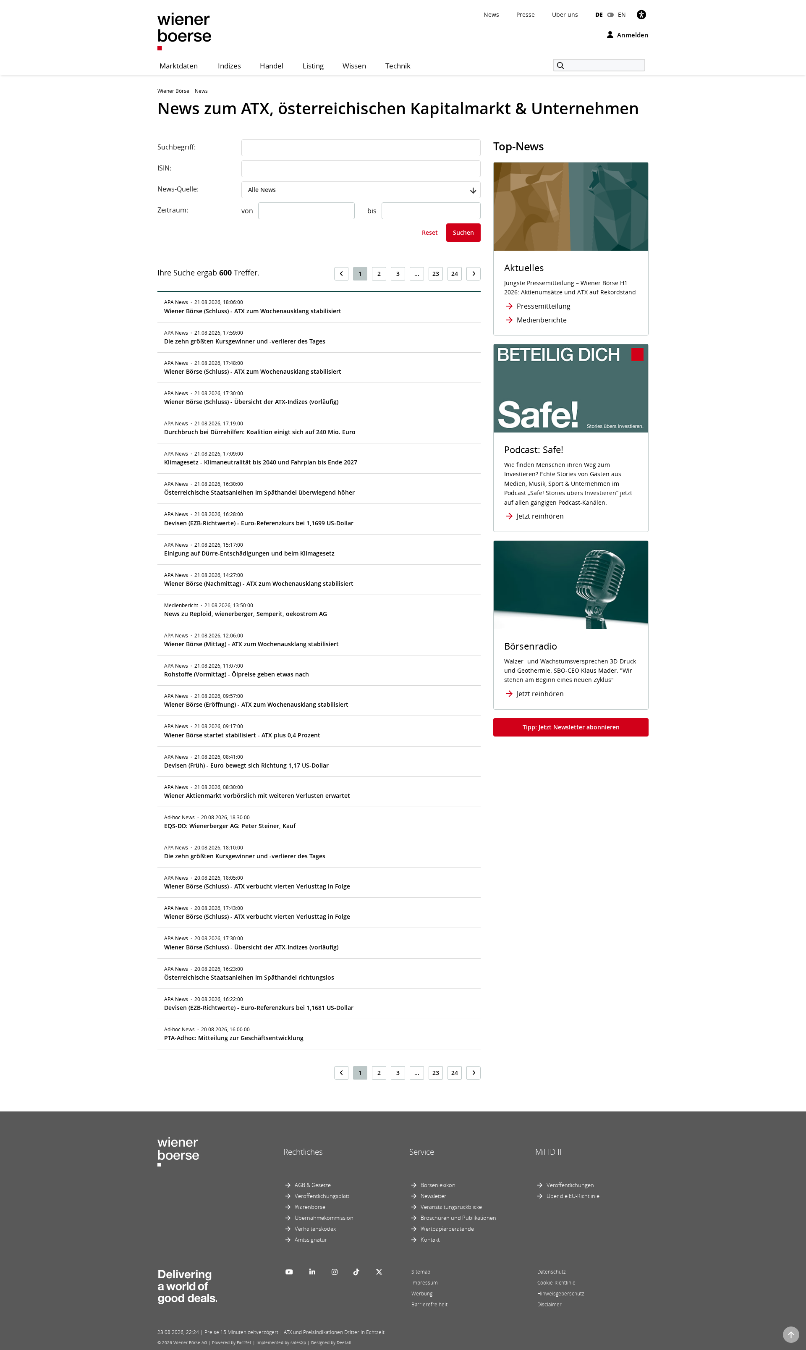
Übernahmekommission (324, 1218)
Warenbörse (310, 1207)
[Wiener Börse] (184, 31)
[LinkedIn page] (312, 1272)
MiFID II (548, 1151)
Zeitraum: (172, 210)
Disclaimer (549, 1304)
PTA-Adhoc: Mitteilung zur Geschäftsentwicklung (234, 1038)
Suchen (463, 232)
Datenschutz (551, 1271)
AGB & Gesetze (313, 1185)
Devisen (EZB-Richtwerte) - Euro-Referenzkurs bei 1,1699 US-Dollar (258, 523)
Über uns (565, 14)
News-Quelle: (178, 189)
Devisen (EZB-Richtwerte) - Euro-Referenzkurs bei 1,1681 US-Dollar (258, 1008)
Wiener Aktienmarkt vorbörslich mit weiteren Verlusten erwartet (257, 796)
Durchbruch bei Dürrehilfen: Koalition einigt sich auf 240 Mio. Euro (260, 432)
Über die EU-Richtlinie (573, 1196)
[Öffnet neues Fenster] (571, 388)
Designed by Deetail (331, 1342)
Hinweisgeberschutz (560, 1293)
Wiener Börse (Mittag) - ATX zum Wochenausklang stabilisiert (251, 644)
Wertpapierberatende (447, 1228)
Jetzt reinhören (540, 516)
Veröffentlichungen (570, 1185)
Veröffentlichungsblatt (322, 1196)
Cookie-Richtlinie (556, 1282)
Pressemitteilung (543, 306)
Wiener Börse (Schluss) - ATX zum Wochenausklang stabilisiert (252, 311)
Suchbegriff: (176, 147)
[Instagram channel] (335, 1272)
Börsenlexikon (438, 1185)
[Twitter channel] (379, 1272)
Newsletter (433, 1196)
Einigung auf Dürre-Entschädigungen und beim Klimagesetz (249, 553)
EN (622, 14)
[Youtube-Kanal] (289, 1272)
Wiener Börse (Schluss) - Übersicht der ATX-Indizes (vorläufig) (251, 402)
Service (421, 1151)
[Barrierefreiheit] (641, 14)
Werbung (421, 1293)
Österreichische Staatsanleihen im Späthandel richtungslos (249, 977)
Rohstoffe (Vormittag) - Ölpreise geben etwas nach (236, 674)
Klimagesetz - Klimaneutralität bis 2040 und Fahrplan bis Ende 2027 (260, 462)
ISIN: (164, 168)
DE (599, 14)
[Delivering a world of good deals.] (187, 1285)
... (416, 274)
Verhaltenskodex (315, 1228)
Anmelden (632, 35)
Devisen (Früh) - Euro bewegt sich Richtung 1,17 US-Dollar (246, 765)
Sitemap (420, 1271)
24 (454, 274)
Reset (430, 232)
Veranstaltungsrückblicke (451, 1207)
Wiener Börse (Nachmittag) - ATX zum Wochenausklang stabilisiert (258, 583)
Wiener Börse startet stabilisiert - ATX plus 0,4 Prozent (242, 735)
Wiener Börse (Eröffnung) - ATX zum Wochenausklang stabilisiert (256, 704)
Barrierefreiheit (429, 1304)
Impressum (424, 1282)
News (491, 14)
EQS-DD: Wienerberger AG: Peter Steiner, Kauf (230, 826)
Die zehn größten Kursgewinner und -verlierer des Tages (244, 341)
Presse (525, 14)
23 (435, 274)
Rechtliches (303, 1151)
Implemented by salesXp (281, 1342)
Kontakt (430, 1239)
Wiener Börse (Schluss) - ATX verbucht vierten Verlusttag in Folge (257, 886)
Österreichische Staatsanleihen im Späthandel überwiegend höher (259, 492)
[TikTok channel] (356, 1272)
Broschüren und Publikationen (458, 1218)
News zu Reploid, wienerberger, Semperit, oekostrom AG (245, 614)
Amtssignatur (311, 1239)
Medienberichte (542, 320)
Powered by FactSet (231, 1342)
